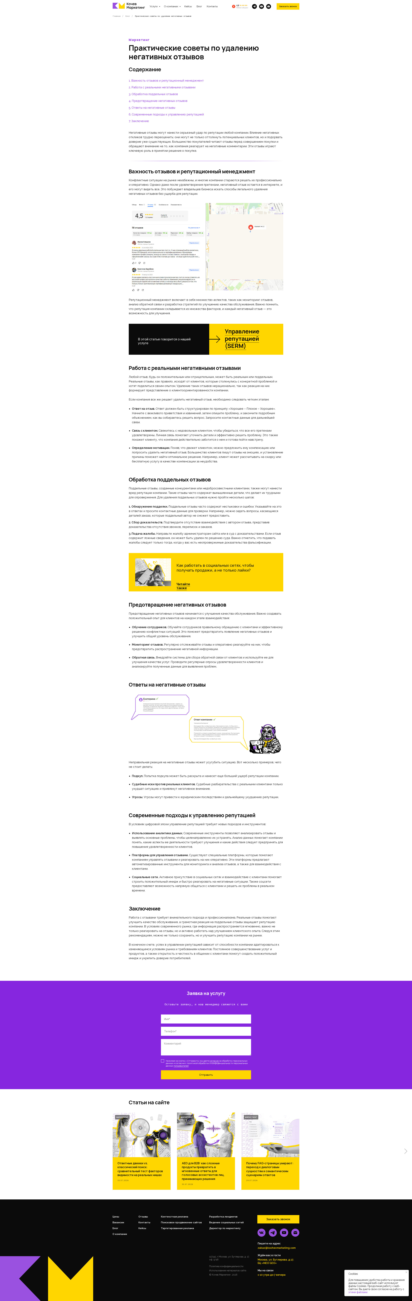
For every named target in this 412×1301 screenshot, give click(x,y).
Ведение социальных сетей (226, 1222)
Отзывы (143, 1216)
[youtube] (261, 6)
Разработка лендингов (223, 1216)
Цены (115, 1216)
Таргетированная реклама (177, 1228)
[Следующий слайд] (405, 1151)
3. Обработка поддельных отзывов (153, 94)
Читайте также (183, 586)
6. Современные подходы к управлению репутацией (166, 114)
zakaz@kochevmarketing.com (277, 1247)
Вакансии (118, 1222)
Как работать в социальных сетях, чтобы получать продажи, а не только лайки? (215, 568)
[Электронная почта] (268, 6)
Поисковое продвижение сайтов (181, 1222)
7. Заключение (139, 121)
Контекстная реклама (174, 1216)
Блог (199, 6)
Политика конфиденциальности (226, 1266)
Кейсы (188, 6)
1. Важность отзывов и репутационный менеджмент (166, 80)
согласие (214, 1061)
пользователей (181, 1066)
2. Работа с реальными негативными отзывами (162, 87)
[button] (288, 6)
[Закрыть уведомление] (406, 1272)
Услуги (154, 6)
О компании (171, 6)
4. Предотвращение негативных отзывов (158, 101)
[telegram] (254, 6)
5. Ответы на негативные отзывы (152, 107)
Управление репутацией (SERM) (242, 338)
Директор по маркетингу (224, 1228)
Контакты (212, 6)
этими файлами (357, 1292)
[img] (153, 572)
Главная (117, 16)
